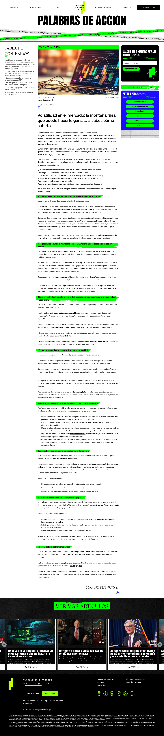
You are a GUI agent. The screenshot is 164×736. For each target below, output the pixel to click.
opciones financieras (78, 434)
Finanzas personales (140, 106)
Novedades (139, 121)
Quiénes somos (35, 7)
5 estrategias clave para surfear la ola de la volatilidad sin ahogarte (19, 84)
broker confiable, (79, 268)
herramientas (70, 563)
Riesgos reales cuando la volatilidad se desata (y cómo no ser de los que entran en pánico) (20, 67)
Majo (75, 566)
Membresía (14, 7)
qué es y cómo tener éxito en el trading (100, 519)
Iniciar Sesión (149, 7)
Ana (71, 566)
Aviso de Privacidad (133, 682)
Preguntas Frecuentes (105, 679)
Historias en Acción (103, 7)
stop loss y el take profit (97, 422)
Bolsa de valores (140, 102)
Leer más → (31, 667)
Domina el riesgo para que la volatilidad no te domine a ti (20, 88)
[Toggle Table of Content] (6, 56)
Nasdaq (70, 218)
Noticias (140, 116)
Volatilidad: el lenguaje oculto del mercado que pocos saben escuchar (19, 61)
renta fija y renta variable (99, 342)
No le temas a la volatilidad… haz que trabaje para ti (19, 93)
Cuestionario (126, 7)
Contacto (100, 682)
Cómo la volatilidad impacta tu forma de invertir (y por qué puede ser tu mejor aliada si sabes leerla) (20, 73)
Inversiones (139, 111)
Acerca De (101, 685)
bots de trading (75, 439)
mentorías (54, 563)
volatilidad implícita (79, 392)
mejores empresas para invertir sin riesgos (56, 327)
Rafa (80, 566)
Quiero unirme (131, 69)
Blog (57, 7)
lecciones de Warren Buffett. (60, 336)
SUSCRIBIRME (50, 693)
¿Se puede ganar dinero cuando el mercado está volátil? (18, 79)
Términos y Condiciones (135, 679)
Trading (140, 125)
